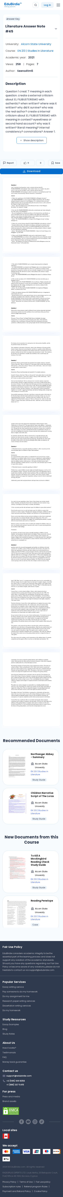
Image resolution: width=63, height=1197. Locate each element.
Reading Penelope (42, 900)
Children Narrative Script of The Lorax (42, 794)
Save (57, 162)
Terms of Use (26, 1181)
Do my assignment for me (16, 996)
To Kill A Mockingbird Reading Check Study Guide (40, 860)
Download (33, 171)
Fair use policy (43, 1181)
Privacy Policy (9, 1181)
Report (10, 162)
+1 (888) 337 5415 (15, 1084)
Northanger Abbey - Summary (42, 756)
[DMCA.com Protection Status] (31, 1111)
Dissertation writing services (17, 1005)
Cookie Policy (40, 1191)
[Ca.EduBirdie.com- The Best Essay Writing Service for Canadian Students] (6, 1138)
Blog (5, 1029)
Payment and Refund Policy (17, 1191)
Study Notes (9, 1033)
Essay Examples (11, 1024)
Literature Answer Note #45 (25, 29)
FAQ (4, 1057)
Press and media (11, 1096)
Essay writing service (13, 987)
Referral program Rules (36, 1186)
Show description (34, 140)
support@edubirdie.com (41, 970)
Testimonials (9, 1052)
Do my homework (11, 1010)
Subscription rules (12, 1186)
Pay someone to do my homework (20, 991)
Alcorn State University (36, 44)
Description (16, 83)
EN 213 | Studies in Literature (35, 51)
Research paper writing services (19, 1001)
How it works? (9, 1047)
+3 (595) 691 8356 (15, 1080)
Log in (47, 5)
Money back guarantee (14, 1061)
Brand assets (9, 1101)
